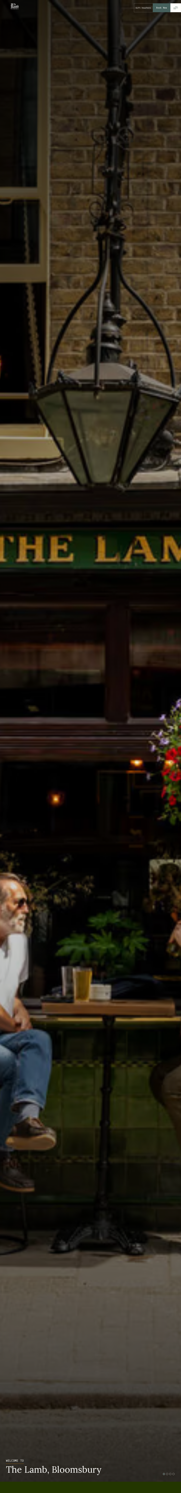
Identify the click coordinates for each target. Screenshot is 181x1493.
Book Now (161, 7)
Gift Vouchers (143, 8)
